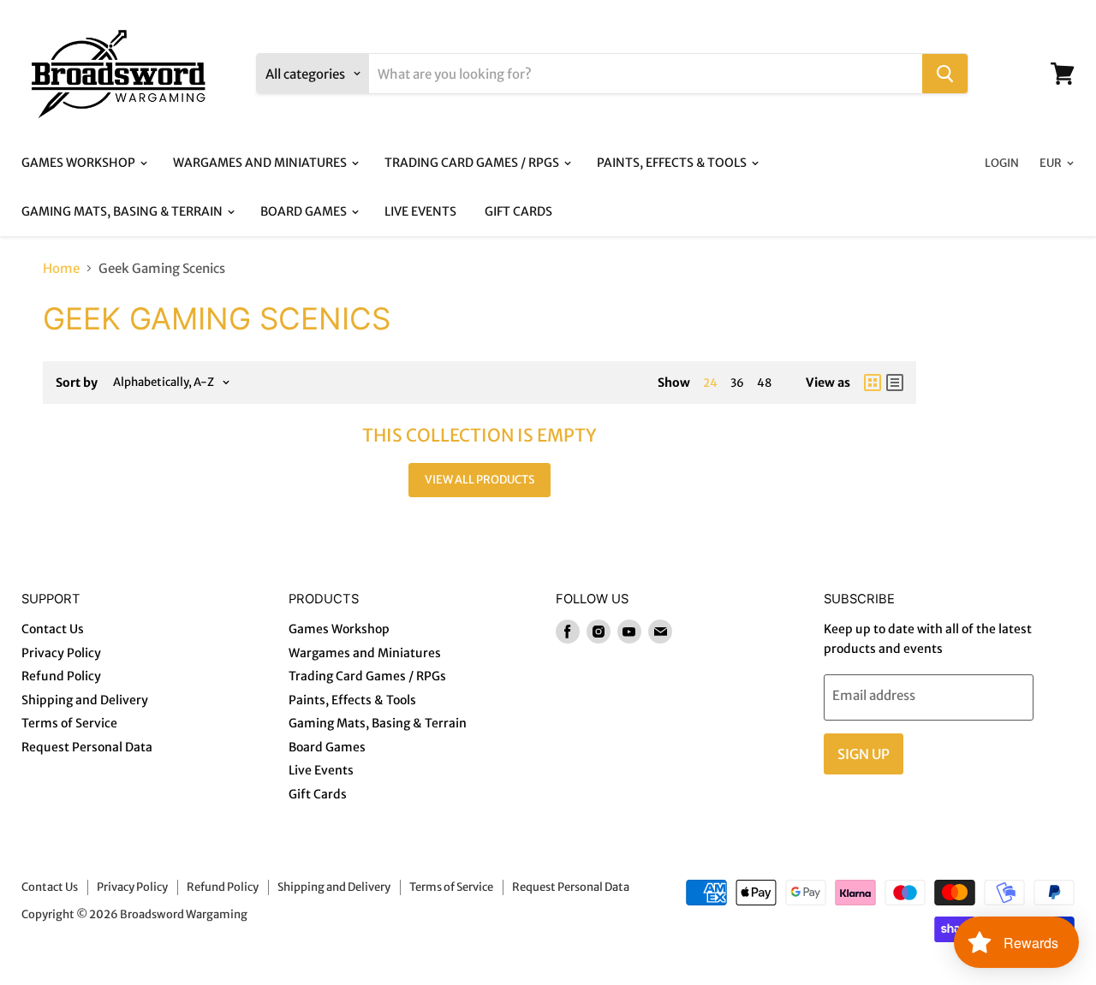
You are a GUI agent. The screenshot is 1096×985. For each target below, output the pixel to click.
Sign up (863, 753)
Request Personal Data (86, 747)
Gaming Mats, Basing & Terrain (123, 211)
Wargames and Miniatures (261, 162)
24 (710, 383)
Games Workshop (79, 162)
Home (61, 268)
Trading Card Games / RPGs (473, 162)
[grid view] (872, 382)
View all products (479, 479)
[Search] (945, 73)
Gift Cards (518, 211)
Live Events (420, 211)
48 (764, 383)
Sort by (77, 382)
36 (737, 383)
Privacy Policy (61, 653)
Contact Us (52, 629)
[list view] (894, 382)
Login (1002, 163)
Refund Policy (61, 676)
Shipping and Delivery (84, 700)
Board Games (304, 211)
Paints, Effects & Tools (673, 162)
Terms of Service (69, 723)
